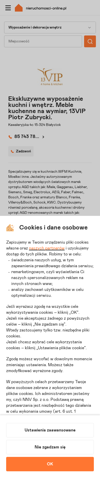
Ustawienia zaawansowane (50, 430)
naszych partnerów (47, 248)
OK (50, 464)
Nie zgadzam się (50, 447)
